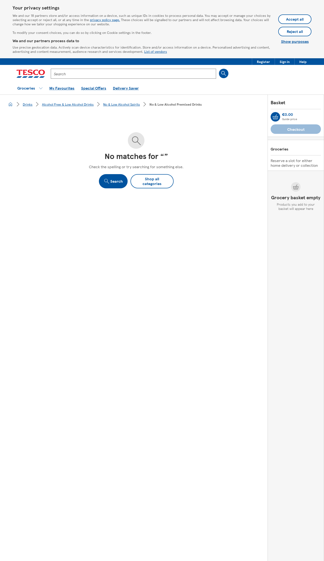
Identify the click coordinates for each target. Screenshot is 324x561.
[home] (10, 104)
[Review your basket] (275, 117)
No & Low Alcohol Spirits (121, 104)
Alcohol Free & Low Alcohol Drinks (68, 104)
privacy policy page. (105, 19)
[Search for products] (223, 73)
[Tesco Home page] (30, 73)
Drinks (27, 104)
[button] (263, 61)
